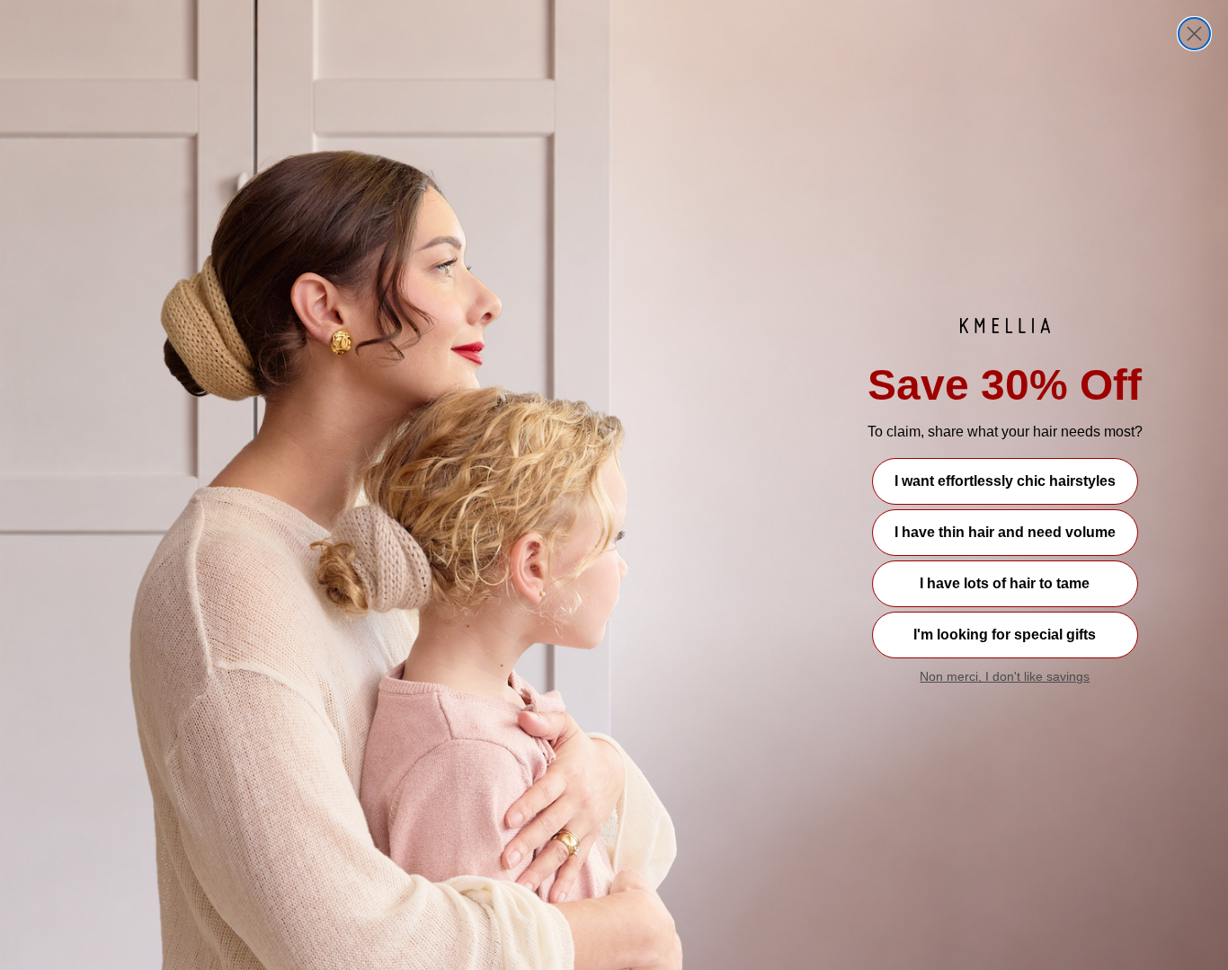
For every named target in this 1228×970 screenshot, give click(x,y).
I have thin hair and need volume (1005, 532)
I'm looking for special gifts (1004, 634)
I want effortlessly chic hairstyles (1005, 481)
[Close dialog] (1194, 33)
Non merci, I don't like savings (1005, 676)
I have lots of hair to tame (1005, 583)
